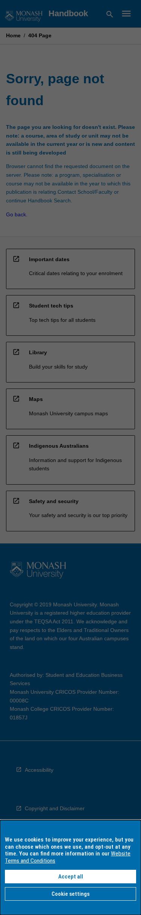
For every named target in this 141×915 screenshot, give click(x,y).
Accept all (70, 876)
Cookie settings (70, 894)
